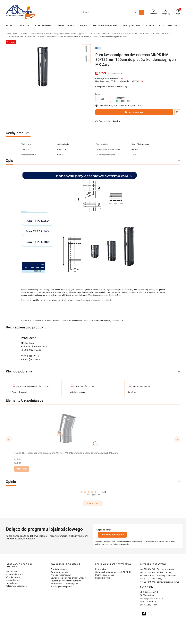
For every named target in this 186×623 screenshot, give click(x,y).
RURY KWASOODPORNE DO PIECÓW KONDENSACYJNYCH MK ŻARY (115, 34)
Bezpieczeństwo (102, 578)
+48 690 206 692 (147, 575)
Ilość (97, 94)
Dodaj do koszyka (134, 112)
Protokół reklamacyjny (61, 575)
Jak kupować (12, 571)
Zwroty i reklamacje (59, 569)
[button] (141, 12)
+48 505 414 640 (147, 569)
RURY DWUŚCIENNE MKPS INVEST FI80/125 (26, 37)
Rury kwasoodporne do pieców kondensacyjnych (65, 34)
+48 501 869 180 (147, 572)
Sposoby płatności (14, 574)
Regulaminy (100, 569)
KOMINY (24, 34)
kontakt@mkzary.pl (30, 359)
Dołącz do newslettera (112, 534)
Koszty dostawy (13, 580)
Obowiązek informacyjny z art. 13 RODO (113, 572)
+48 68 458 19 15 (30, 355)
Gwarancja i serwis (59, 572)
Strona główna (11, 34)
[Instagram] (151, 613)
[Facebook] (144, 613)
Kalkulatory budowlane (16, 586)
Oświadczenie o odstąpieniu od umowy (68, 578)
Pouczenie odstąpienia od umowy (66, 581)
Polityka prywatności (104, 575)
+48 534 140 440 (147, 582)
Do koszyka (21, 469)
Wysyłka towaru (13, 577)
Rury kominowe (37, 34)
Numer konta (12, 583)
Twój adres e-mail (103, 530)
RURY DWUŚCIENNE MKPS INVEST (159, 34)
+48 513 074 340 (147, 579)
